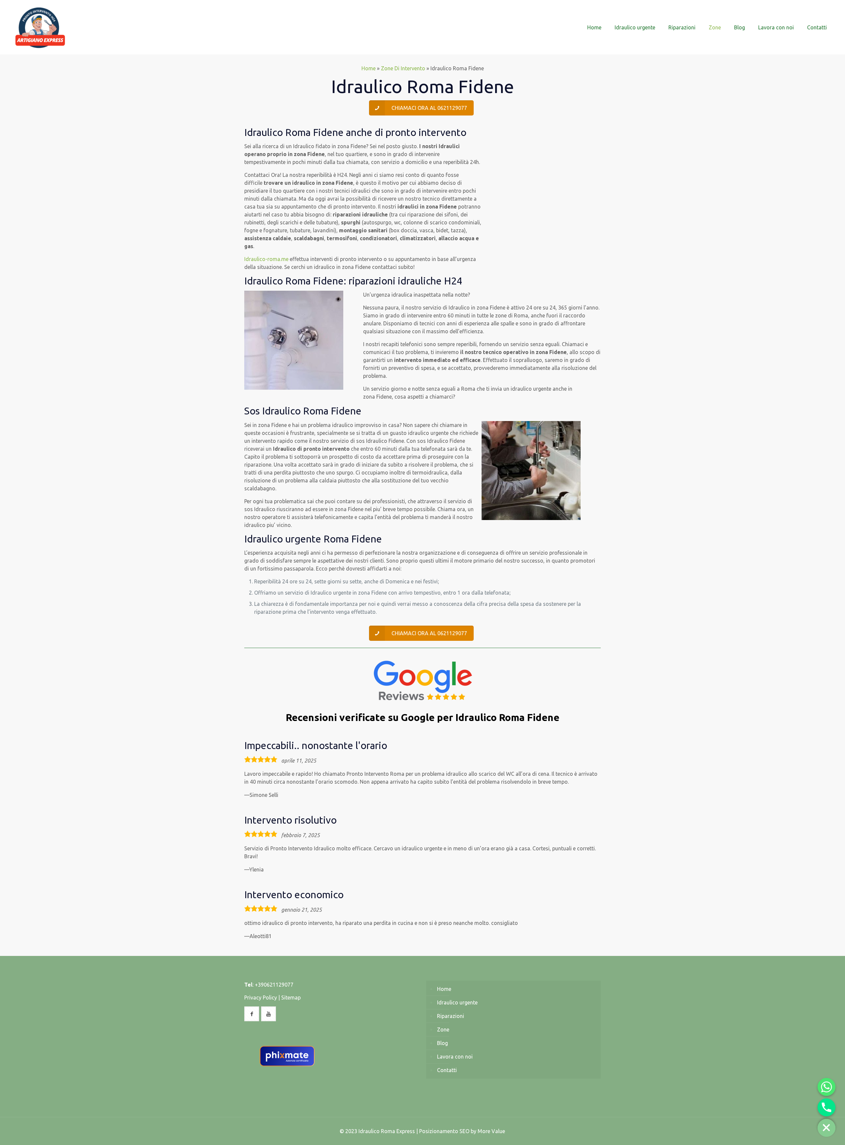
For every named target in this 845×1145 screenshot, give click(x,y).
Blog (442, 1043)
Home (368, 68)
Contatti (447, 1070)
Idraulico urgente (457, 1002)
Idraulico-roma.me (266, 259)
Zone (443, 1029)
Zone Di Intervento (403, 68)
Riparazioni (450, 1016)
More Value (491, 1131)
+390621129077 (274, 985)
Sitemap (291, 997)
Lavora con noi (455, 1057)
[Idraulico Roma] (40, 27)
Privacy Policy (260, 997)
